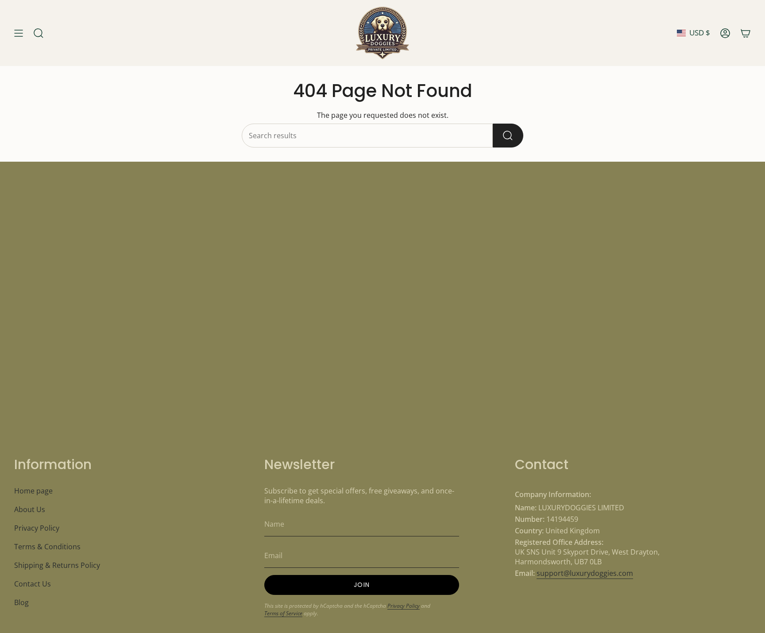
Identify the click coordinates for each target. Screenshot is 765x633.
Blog (21, 602)
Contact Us (32, 584)
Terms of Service (283, 613)
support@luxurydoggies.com (585, 573)
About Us (29, 509)
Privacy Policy (36, 528)
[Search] (508, 136)
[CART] (745, 33)
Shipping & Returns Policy (57, 565)
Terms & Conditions (47, 546)
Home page (33, 491)
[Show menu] (18, 33)
